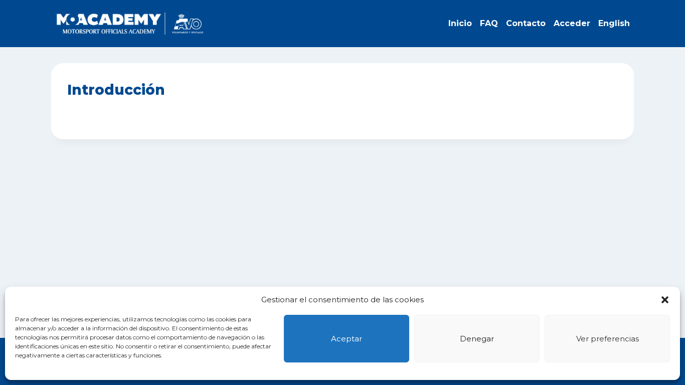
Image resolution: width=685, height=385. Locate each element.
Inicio (460, 23)
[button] (665, 300)
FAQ (489, 23)
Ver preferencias (607, 338)
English (614, 23)
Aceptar (346, 338)
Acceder (572, 23)
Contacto (526, 23)
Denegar (477, 338)
